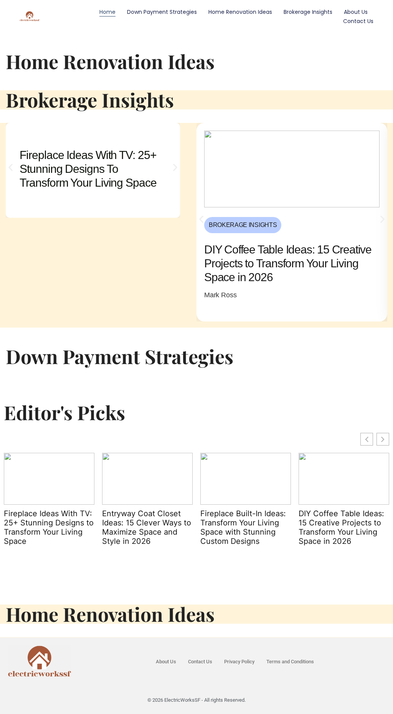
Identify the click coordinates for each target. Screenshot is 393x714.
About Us (356, 12)
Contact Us (358, 21)
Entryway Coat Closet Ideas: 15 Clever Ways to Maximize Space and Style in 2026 (146, 527)
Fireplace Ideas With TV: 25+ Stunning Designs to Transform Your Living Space (49, 527)
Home (107, 12)
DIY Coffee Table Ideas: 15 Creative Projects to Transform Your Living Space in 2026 (341, 527)
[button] (10, 167)
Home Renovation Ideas (240, 12)
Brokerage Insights (308, 12)
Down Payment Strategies (162, 12)
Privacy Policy (239, 661)
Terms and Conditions (290, 661)
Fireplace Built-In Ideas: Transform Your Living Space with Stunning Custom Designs (243, 527)
